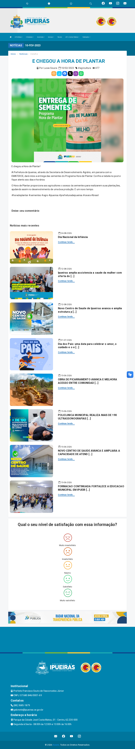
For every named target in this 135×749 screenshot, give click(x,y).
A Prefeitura (18, 37)
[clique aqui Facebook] (64, 736)
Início (13, 54)
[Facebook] (64, 73)
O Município (29, 37)
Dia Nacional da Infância (73, 237)
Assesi (56, 745)
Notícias (23, 54)
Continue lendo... (66, 242)
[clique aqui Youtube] (71, 736)
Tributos (59, 37)
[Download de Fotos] (59, 73)
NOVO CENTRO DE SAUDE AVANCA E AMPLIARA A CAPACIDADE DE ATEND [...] (89, 452)
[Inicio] (10, 37)
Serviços (50, 37)
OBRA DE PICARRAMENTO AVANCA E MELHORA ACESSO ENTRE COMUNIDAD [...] (87, 381)
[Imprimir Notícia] (53, 73)
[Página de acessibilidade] (71, 3)
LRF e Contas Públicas (71, 37)
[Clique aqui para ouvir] (75, 73)
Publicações (85, 37)
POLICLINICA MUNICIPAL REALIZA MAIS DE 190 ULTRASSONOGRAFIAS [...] (87, 417)
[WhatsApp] (81, 73)
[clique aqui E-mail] (56, 736)
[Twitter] (70, 73)
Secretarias (40, 37)
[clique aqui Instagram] (79, 736)
